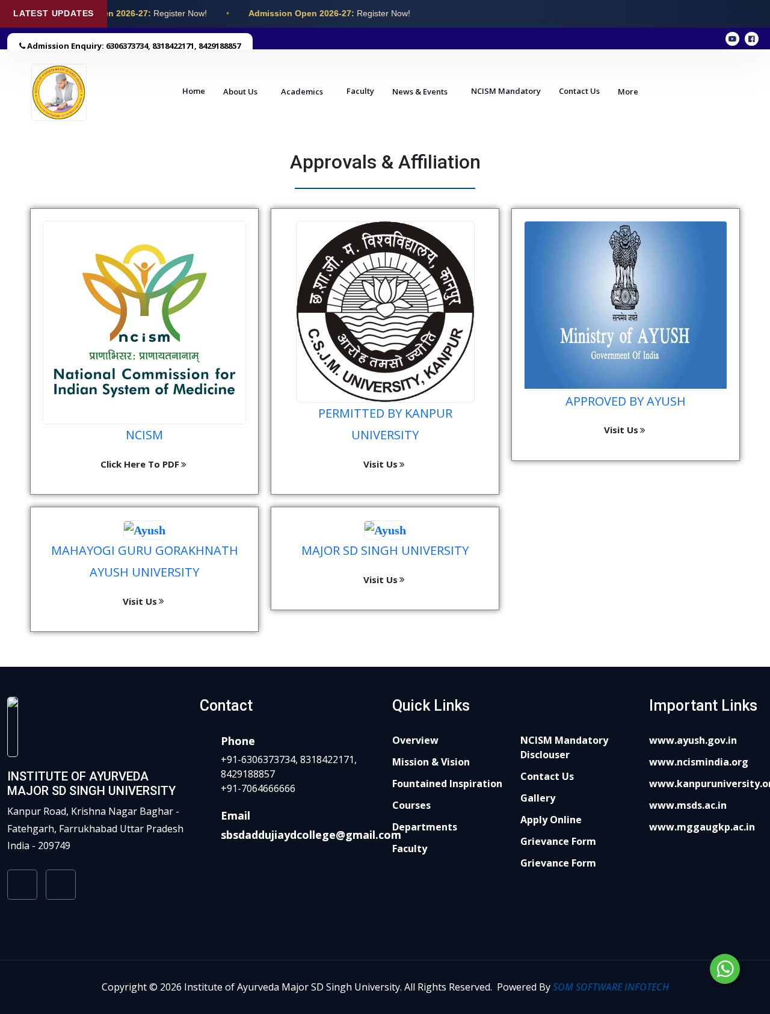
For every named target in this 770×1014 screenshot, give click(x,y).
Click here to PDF (139, 464)
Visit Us (380, 464)
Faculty (360, 90)
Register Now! (178, 13)
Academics (303, 91)
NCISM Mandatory (506, 90)
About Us (241, 91)
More (629, 91)
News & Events (420, 91)
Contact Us (579, 90)
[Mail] (61, 886)
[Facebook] (22, 886)
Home (193, 90)
